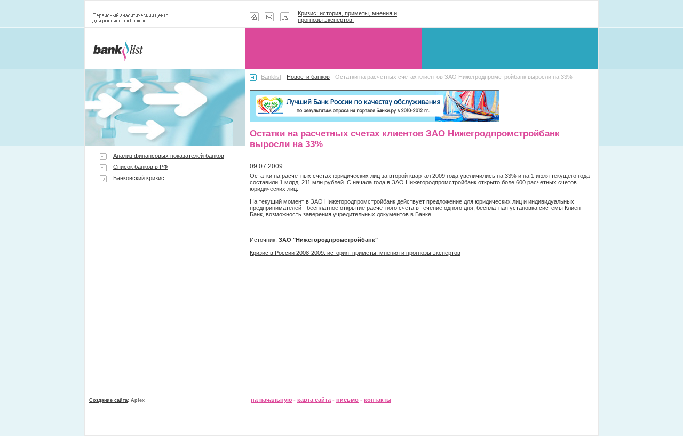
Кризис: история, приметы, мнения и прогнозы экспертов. (347, 16)
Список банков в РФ (140, 167)
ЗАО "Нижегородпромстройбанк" (328, 240)
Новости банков (308, 77)
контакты (377, 400)
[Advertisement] (165, 278)
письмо (347, 400)
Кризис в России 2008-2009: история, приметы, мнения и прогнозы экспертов (355, 252)
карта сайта (314, 400)
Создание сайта (108, 400)
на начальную (271, 400)
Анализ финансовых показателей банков (168, 155)
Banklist (271, 77)
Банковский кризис (138, 178)
